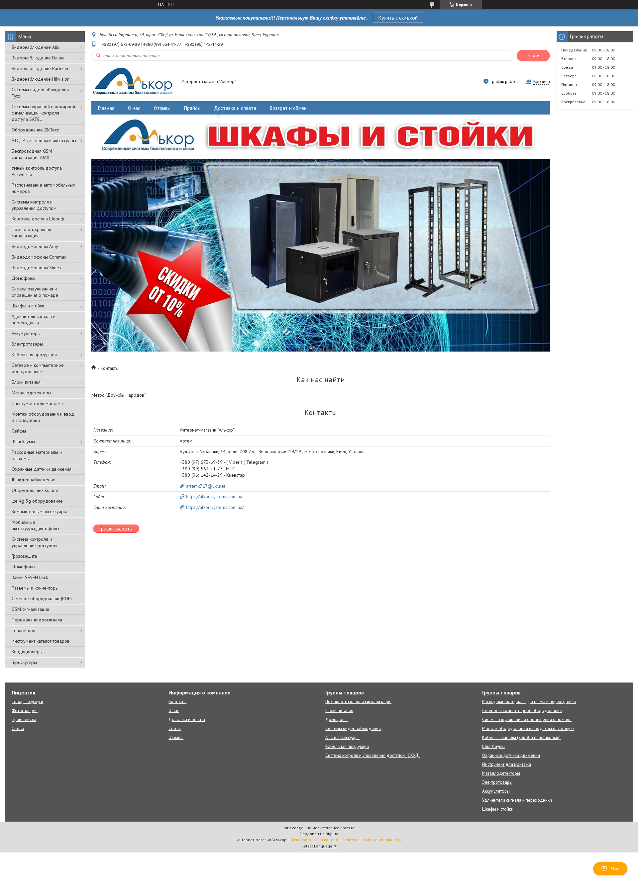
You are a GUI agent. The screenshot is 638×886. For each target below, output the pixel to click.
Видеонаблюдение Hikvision (40, 79)
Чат (615, 868)
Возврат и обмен (288, 108)
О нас (134, 108)
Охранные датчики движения (41, 469)
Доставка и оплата (235, 108)
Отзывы (162, 108)
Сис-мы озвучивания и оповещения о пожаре (35, 292)
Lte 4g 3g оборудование (37, 501)
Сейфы (19, 431)
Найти (533, 55)
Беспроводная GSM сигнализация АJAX (32, 154)
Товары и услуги (27, 701)
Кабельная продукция (34, 355)
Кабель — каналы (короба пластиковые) (521, 737)
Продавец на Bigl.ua (319, 833)
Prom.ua (348, 827)
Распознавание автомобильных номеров (43, 188)
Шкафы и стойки (28, 306)
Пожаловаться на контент (314, 839)
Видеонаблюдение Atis (35, 47)
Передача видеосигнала (37, 620)
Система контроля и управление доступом (34, 542)
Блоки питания (26, 382)
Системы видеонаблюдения (353, 728)
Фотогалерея (25, 710)
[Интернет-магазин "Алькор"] (133, 82)
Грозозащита (24, 556)
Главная (106, 108)
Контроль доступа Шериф (38, 219)
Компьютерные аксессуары (39, 512)
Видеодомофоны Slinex (36, 268)
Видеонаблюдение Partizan (40, 68)
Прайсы (192, 108)
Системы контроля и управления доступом (34, 205)
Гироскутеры (24, 662)
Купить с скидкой (398, 17)
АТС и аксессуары (342, 737)
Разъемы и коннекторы (35, 588)
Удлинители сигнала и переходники (33, 319)
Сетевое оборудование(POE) (42, 599)
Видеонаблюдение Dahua (38, 58)
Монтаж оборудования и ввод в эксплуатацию (528, 728)
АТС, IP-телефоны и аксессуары (44, 140)
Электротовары (27, 344)
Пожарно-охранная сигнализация (31, 232)
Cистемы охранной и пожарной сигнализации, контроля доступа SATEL (43, 113)
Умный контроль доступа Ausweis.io (37, 171)
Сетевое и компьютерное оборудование (38, 368)
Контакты (177, 701)
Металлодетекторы (31, 393)
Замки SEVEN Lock (30, 577)
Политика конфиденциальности (372, 839)
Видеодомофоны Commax (39, 257)
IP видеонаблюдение (33, 480)
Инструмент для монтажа (37, 403)
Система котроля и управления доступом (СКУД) (372, 755)
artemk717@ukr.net (205, 486)
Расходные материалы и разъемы (37, 455)
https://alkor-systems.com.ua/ (215, 507)
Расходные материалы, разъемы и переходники (529, 701)
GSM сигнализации (30, 609)
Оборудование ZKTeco (35, 130)
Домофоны (23, 278)
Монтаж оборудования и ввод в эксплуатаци (43, 417)
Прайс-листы (24, 719)
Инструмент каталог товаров (40, 641)
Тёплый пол (23, 630)
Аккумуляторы (26, 333)
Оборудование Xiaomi (35, 490)
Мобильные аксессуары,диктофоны (35, 525)
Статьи (18, 728)
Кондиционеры (27, 652)
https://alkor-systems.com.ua (214, 497)
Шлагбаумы (23, 441)
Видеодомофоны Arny (35, 246)
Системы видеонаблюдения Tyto (40, 93)
